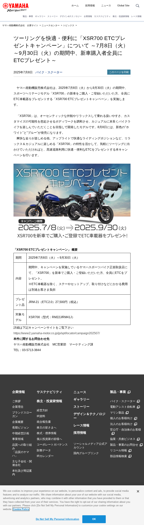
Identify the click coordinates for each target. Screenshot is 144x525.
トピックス (68, 25)
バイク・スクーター (48, 72)
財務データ (44, 450)
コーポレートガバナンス (52, 444)
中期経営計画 (20, 433)
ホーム (75, 5)
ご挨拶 (16, 401)
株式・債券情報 (46, 433)
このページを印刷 (119, 72)
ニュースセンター (51, 25)
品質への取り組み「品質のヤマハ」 (22, 450)
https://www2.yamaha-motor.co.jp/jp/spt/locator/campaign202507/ (57, 333)
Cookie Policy (21, 509)
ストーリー (52, 16)
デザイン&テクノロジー (71, 16)
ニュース (106, 5)
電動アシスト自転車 (122, 406)
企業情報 (88, 16)
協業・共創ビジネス (122, 438)
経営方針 (42, 410)
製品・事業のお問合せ (124, 444)
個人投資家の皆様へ (49, 438)
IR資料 (41, 416)
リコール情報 (118, 450)
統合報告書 (44, 421)
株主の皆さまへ (46, 427)
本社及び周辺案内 (22, 472)
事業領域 (17, 438)
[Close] (138, 491)
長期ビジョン (20, 427)
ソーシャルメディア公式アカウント (90, 445)
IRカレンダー (45, 455)
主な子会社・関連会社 (22, 463)
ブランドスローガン (22, 414)
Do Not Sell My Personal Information (57, 519)
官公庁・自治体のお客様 (125, 429)
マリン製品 (117, 412)
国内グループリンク (86, 453)
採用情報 (90, 5)
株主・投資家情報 (121, 16)
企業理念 (17, 406)
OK (94, 519)
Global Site (123, 5)
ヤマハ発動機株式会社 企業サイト (20, 25)
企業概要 (17, 421)
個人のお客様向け (121, 418)
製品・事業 (28, 16)
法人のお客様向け (121, 423)
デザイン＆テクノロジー (89, 416)
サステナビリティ (102, 16)
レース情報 (136, 16)
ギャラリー (40, 16)
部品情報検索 (118, 456)
